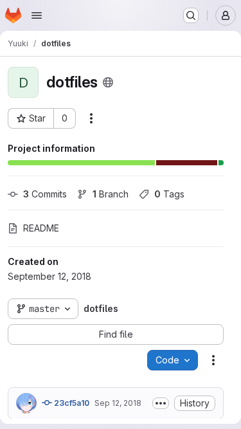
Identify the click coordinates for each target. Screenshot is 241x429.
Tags (169, 193)
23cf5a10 (70, 403)
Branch (111, 193)
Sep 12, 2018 (117, 403)
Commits (45, 193)
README (41, 228)
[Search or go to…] (191, 15)
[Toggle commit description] (160, 403)
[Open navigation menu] (36, 15)
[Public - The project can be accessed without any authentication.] (108, 82)
